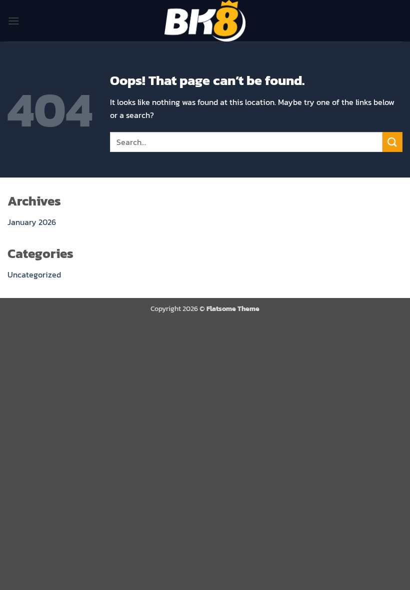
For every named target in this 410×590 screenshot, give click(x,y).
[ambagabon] (205, 21)
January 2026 (32, 222)
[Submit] (392, 142)
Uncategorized (34, 274)
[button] (14, 20)
